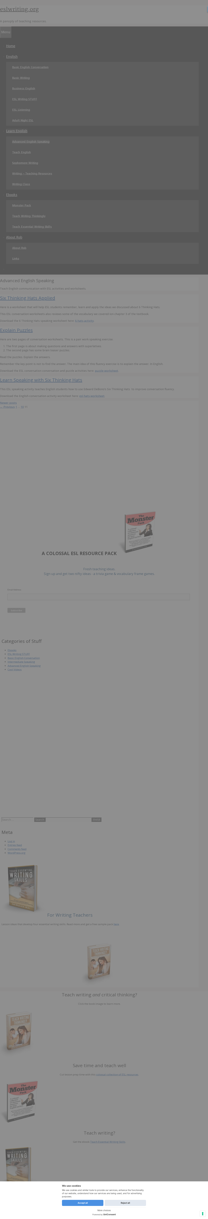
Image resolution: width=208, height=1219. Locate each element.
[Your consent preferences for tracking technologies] (203, 1214)
